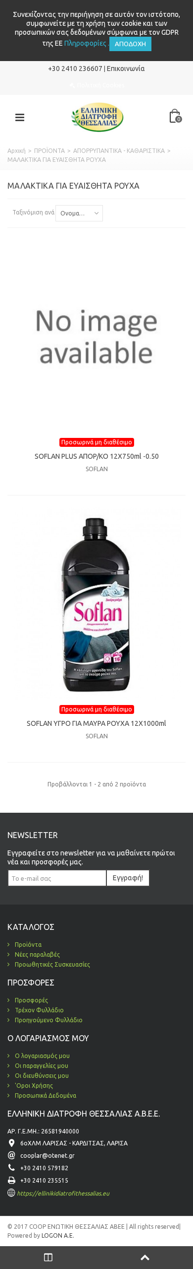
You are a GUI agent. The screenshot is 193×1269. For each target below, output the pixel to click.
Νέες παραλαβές (36, 954)
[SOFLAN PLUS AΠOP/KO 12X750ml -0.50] (96, 336)
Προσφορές (30, 1000)
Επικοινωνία (126, 68)
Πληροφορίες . (86, 43)
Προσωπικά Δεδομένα (44, 1095)
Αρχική (16, 150)
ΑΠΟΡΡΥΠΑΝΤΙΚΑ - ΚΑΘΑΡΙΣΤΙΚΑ (119, 150)
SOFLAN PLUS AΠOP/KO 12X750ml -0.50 (97, 456)
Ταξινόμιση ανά (33, 212)
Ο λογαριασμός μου (41, 1056)
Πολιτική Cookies (100, 85)
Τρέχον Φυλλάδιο (38, 1010)
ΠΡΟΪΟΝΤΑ (49, 150)
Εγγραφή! (128, 878)
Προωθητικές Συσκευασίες (51, 964)
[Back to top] (144, 1257)
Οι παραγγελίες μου (40, 1065)
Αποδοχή (130, 43)
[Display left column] (48, 1257)
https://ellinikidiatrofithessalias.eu (63, 1193)
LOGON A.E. (57, 1235)
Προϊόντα (27, 944)
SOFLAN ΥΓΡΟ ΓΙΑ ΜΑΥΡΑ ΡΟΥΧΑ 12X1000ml (96, 723)
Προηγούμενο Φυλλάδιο (48, 1020)
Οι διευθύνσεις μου (41, 1075)
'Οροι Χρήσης (33, 1085)
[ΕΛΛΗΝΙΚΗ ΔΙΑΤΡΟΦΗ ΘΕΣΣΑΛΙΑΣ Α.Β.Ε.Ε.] (97, 116)
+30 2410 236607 (75, 68)
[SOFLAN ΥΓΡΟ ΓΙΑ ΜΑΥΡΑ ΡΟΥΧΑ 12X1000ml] (96, 604)
